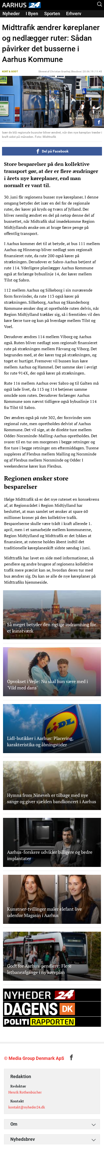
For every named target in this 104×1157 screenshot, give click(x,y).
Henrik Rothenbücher (25, 1092)
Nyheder (11, 13)
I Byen (32, 13)
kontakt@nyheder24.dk (26, 1107)
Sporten (52, 13)
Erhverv (73, 13)
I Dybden (11, 20)
